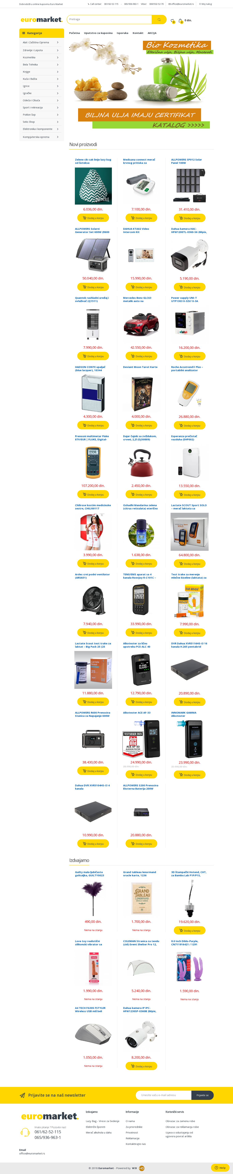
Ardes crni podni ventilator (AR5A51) (92, 576)
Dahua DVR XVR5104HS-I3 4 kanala (92, 787)
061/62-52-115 (111, 3)
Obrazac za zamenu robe (180, 1121)
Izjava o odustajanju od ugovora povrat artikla (179, 1134)
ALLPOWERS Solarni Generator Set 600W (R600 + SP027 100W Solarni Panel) (93, 232)
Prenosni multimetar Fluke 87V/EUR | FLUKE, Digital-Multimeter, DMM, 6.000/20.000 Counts (92, 441)
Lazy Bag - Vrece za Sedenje (102, 1121)
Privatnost (132, 1132)
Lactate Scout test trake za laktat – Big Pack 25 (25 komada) (93, 647)
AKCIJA (152, 33)
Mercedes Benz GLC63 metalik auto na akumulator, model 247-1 (139, 301)
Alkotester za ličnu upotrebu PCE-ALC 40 (136, 645)
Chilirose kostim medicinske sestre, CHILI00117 (93, 506)
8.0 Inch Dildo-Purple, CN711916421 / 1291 (184, 942)
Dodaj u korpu (95, 218)
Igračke (27, 93)
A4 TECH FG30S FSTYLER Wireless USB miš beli (90, 1009)
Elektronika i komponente (37, 129)
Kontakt (138, 33)
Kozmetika (29, 57)
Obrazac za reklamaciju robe (182, 1126)
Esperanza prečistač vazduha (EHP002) (184, 437)
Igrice (26, 86)
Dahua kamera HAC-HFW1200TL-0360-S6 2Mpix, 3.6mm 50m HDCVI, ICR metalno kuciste (189, 233)
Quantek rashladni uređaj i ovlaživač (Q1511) (92, 299)
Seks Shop (29, 121)
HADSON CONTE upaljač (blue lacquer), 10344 (90, 368)
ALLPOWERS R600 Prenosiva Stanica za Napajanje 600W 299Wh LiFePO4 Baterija (92, 716)
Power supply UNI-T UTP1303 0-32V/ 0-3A (184, 299)
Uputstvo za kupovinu (98, 33)
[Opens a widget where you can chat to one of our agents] (220, 1168)
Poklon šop (29, 114)
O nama (130, 1121)
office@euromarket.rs (182, 3)
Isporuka (122, 33)
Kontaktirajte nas (136, 1144)
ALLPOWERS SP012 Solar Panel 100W (186, 161)
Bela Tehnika (30, 64)
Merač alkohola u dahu (99, 1132)
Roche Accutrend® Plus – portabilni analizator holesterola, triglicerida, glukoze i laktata (187, 371)
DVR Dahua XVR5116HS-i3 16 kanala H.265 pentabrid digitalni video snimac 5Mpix (189, 647)
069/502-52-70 (156, 3)
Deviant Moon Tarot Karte (140, 367)
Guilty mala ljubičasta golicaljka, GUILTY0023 (89, 873)
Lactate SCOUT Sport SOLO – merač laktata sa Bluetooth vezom (189, 508)
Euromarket (106, 1168)
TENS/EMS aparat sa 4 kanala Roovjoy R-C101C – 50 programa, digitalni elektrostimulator (139, 579)
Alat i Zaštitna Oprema (36, 42)
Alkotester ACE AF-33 (136, 712)
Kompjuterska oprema (36, 137)
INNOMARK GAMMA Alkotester (183, 714)
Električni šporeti (95, 1126)
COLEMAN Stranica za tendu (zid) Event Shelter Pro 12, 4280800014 (141, 944)
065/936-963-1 (131, 3)
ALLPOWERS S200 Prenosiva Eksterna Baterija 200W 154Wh (140, 788)
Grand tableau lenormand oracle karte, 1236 (139, 873)
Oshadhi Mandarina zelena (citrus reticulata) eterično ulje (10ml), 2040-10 (140, 508)
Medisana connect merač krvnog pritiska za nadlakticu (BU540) (139, 163)
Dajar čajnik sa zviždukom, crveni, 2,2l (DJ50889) (140, 437)
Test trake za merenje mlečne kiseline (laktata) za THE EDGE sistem (188, 577)
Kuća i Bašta (30, 78)
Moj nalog (206, 3)
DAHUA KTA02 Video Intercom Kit (136, 230)
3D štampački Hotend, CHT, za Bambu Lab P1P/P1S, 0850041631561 (188, 875)
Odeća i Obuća (31, 100)
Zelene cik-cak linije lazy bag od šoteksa (93, 161)
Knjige (26, 71)
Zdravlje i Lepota (33, 50)
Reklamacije (133, 1138)
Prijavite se (202, 1095)
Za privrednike (134, 1126)
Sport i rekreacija (33, 107)
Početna (74, 33)
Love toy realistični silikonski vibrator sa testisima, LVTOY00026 (90, 944)
